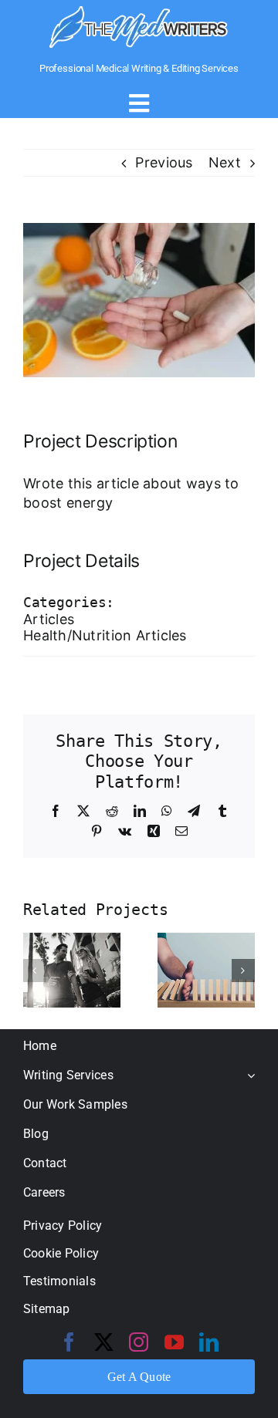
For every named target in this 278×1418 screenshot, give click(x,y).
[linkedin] (209, 1342)
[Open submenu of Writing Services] (248, 1075)
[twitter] (104, 1342)
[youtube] (174, 1342)
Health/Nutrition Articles (105, 635)
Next (224, 162)
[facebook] (69, 1342)
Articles (48, 619)
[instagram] (138, 1342)
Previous (163, 162)
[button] (34, 970)
